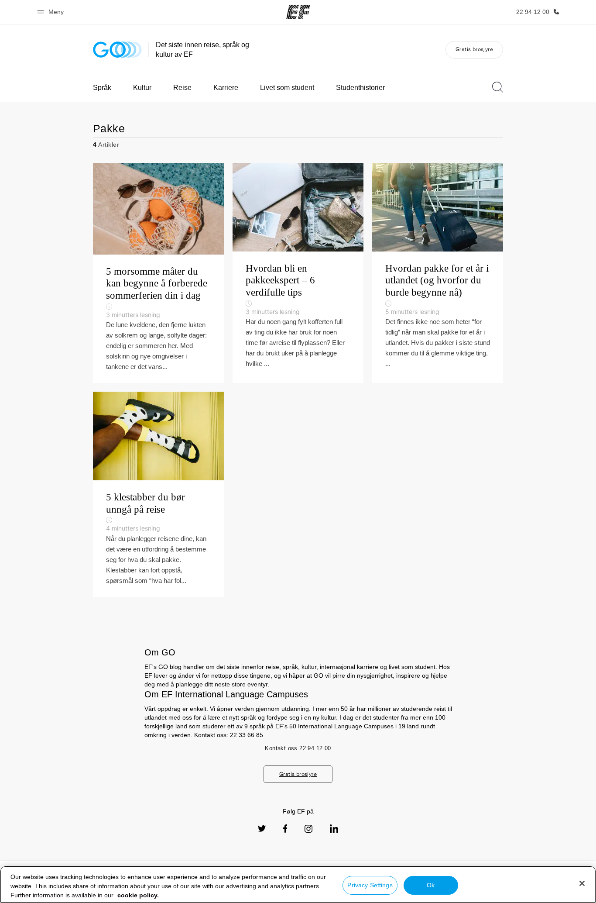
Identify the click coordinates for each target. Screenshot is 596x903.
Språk (102, 87)
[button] (51, 12)
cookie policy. (138, 895)
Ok (431, 885)
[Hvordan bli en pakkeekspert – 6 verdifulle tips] (298, 273)
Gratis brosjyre (474, 49)
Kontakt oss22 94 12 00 (298, 748)
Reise (182, 87)
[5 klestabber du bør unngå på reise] (158, 494)
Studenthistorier (360, 87)
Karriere (225, 87)
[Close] (582, 883)
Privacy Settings (369, 885)
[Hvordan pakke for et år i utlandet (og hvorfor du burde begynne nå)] (437, 273)
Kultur (142, 87)
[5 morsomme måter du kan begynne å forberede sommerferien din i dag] (158, 273)
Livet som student (287, 87)
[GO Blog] (117, 49)
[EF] (298, 12)
